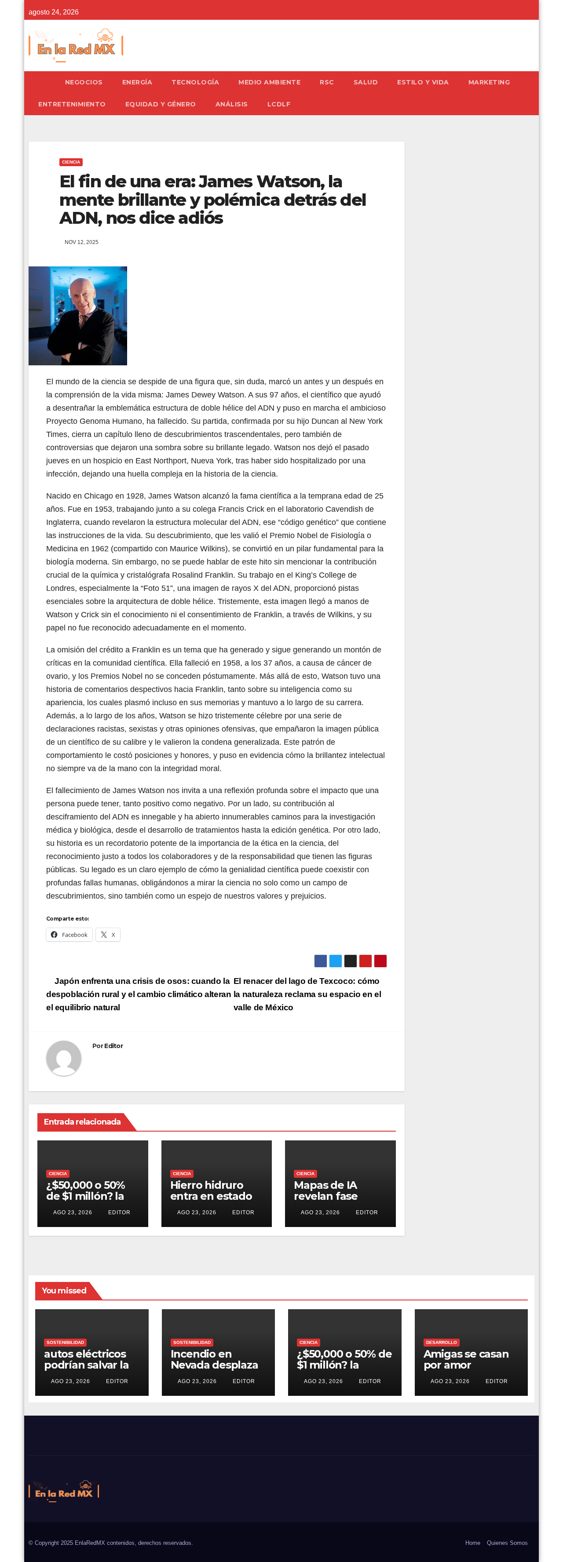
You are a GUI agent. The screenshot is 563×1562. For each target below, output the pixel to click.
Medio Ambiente (269, 82)
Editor (113, 1046)
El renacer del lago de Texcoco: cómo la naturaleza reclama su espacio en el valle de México (307, 994)
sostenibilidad (65, 1342)
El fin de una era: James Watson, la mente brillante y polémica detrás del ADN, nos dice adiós (212, 200)
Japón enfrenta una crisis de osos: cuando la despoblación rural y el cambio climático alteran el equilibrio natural (138, 994)
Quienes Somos (507, 1543)
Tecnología (195, 82)
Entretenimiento (72, 104)
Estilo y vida (423, 82)
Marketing (489, 82)
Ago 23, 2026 (72, 1212)
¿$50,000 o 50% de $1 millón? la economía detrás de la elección (89, 1201)
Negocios (84, 82)
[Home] (42, 82)
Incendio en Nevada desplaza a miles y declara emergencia (214, 1370)
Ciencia (71, 162)
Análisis (232, 104)
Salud (366, 82)
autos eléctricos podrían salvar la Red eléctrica (86, 1364)
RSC (327, 82)
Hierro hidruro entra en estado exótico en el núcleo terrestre (212, 1201)
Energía (137, 82)
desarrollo (441, 1342)
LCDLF (279, 104)
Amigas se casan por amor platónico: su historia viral (466, 1370)
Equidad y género (160, 104)
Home (472, 1543)
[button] (531, 93)
